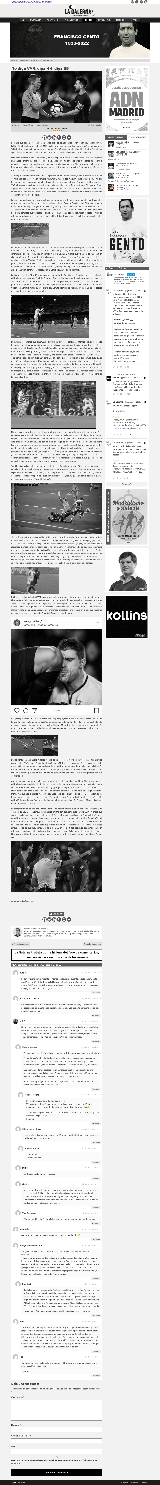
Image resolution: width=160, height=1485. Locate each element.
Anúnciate (144, 1482)
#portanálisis (118, 411)
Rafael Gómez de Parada (32, 125)
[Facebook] (44, 137)
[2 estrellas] (55, 131)
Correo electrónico (21, 1436)
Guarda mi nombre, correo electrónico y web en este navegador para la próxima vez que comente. (54, 1462)
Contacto (134, 1482)
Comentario (17, 1397)
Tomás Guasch (121, 147)
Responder (96, 993)
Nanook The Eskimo (123, 169)
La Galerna (112, 193)
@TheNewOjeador (120, 381)
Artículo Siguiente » (92, 944)
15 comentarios (96, 125)
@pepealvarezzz (137, 381)
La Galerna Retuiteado (128, 374)
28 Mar (138, 442)
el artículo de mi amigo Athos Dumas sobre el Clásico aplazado (54, 435)
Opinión (25, 60)
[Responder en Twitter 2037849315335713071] (114, 478)
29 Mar (138, 291)
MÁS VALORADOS (138, 137)
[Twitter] (49, 137)
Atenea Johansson (114, 159)
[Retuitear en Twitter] (119, 374)
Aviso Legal (125, 1482)
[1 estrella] (53, 131)
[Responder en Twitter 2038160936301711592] (114, 394)
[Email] (69, 137)
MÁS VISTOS (117, 137)
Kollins (116, 377)
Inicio (15, 60)
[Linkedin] (54, 137)
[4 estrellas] (59, 131)
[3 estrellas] (57, 131)
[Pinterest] (59, 137)
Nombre (16, 1425)
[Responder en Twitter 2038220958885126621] (114, 367)
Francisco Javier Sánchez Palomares (121, 181)
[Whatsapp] (64, 137)
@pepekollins (125, 378)
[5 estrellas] (61, 131)
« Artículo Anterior (20, 944)
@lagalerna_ (128, 291)
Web (13, 1446)
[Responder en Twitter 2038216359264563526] (114, 435)
